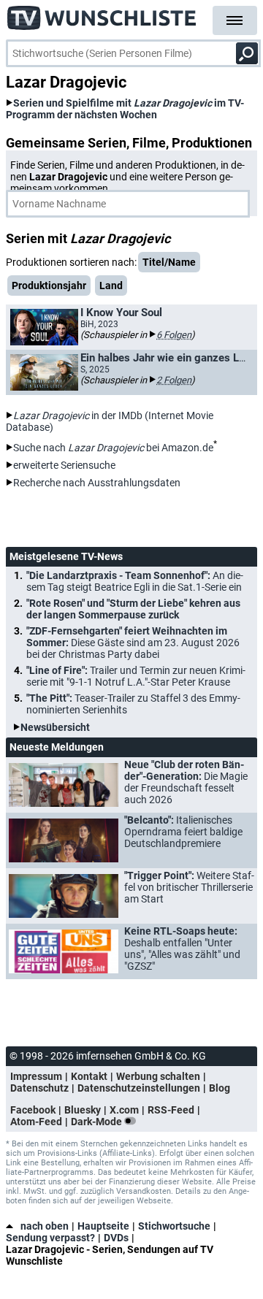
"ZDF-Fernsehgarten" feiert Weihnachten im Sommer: (133, 642)
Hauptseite (103, 1226)
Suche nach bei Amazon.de (113, 447)
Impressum (36, 1076)
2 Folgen (173, 380)
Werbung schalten (158, 1076)
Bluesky (82, 1110)
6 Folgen (173, 334)
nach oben (44, 1226)
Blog (219, 1088)
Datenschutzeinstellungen (138, 1088)
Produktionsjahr (49, 285)
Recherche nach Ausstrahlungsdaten (96, 482)
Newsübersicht (55, 727)
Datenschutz (39, 1088)
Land (111, 285)
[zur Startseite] (102, 14)
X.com (124, 1110)
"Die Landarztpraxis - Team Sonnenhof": (134, 581)
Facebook (33, 1110)
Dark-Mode (97, 1121)
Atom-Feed (36, 1121)
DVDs (116, 1238)
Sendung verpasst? (50, 1238)
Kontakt (89, 1076)
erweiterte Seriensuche (64, 465)
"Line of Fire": (135, 676)
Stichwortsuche (174, 1226)
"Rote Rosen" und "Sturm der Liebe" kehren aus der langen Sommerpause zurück (133, 609)
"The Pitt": (133, 704)
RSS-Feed (171, 1110)
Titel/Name (169, 262)
